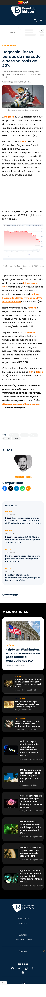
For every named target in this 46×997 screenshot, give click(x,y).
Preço (16, 438)
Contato (23, 923)
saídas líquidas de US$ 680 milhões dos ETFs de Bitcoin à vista (22, 298)
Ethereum (30, 332)
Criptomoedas (9, 45)
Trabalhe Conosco (23, 939)
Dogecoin (9, 116)
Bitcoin (33, 307)
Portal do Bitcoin (23, 11)
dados (22, 141)
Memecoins (6, 438)
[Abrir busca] (35, 21)
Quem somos (23, 918)
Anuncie (23, 935)
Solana (39, 371)
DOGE (24, 435)
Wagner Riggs (23, 477)
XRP (31, 371)
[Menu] (41, 21)
